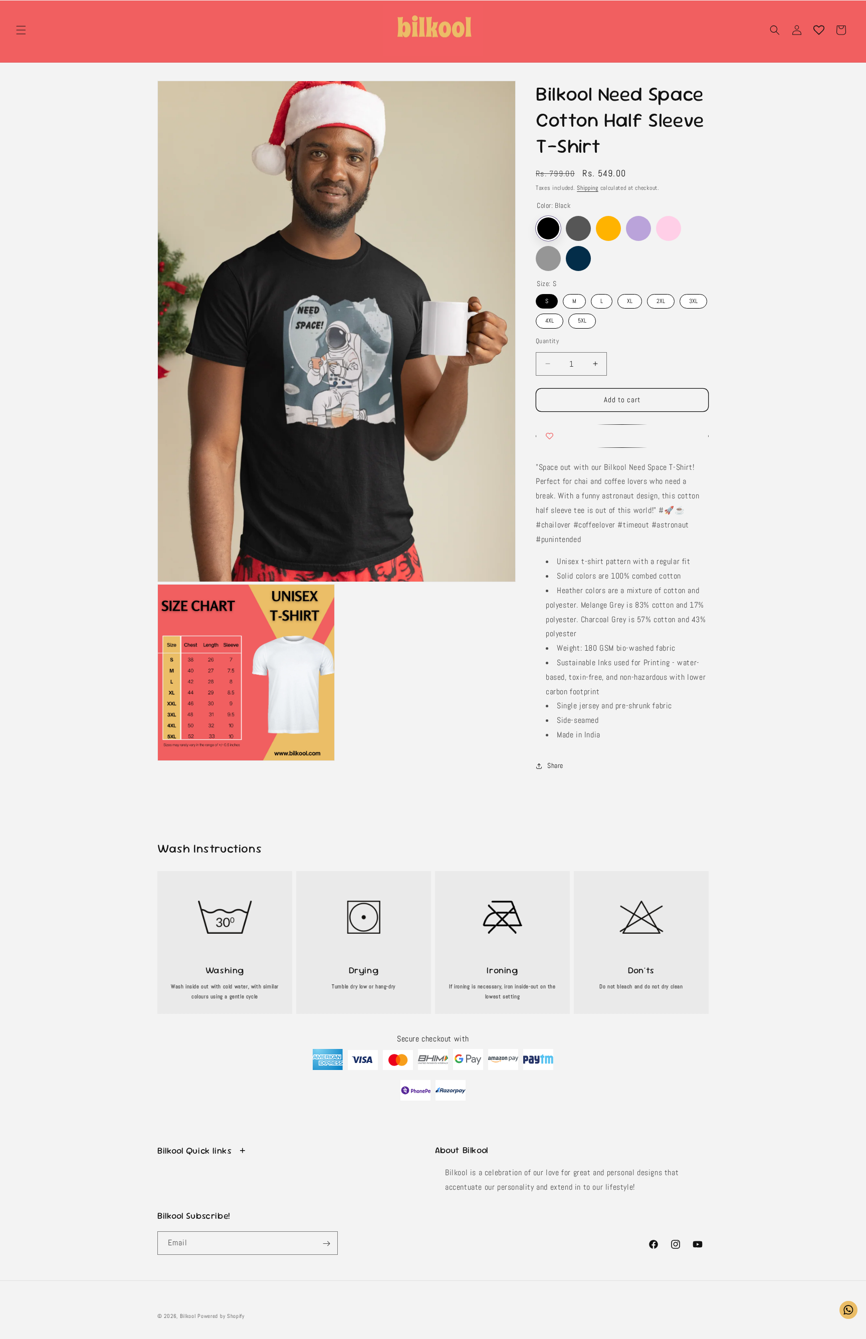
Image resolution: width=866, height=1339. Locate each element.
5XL (582, 319)
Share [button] (555, 765)
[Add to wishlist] (622, 436)
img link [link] (224, 890)
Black (548, 228)
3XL (694, 299)
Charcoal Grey (578, 228)
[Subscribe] (326, 1243)
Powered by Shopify (221, 1315)
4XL (550, 319)
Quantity (547, 341)
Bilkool (188, 1315)
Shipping (587, 188)
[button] (21, 30)
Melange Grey (548, 258)
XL (629, 299)
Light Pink (668, 228)
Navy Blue (578, 258)
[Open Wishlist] (819, 30)
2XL (661, 299)
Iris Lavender (638, 228)
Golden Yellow (608, 228)
